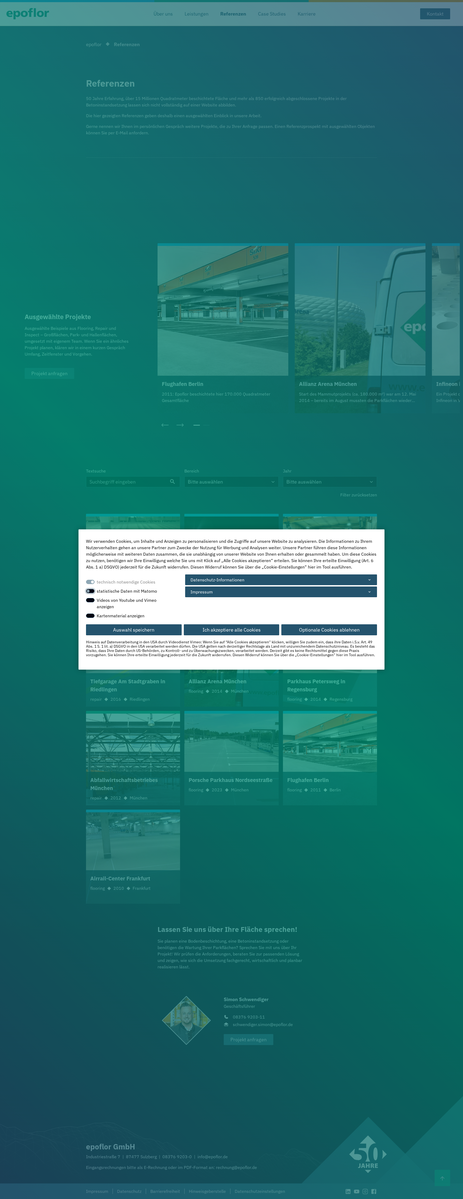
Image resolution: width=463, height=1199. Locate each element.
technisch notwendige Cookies (126, 582)
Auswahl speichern (133, 630)
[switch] (90, 591)
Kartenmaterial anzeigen (120, 615)
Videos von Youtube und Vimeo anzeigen (126, 603)
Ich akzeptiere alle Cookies (232, 630)
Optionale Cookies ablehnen (329, 630)
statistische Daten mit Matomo (127, 591)
